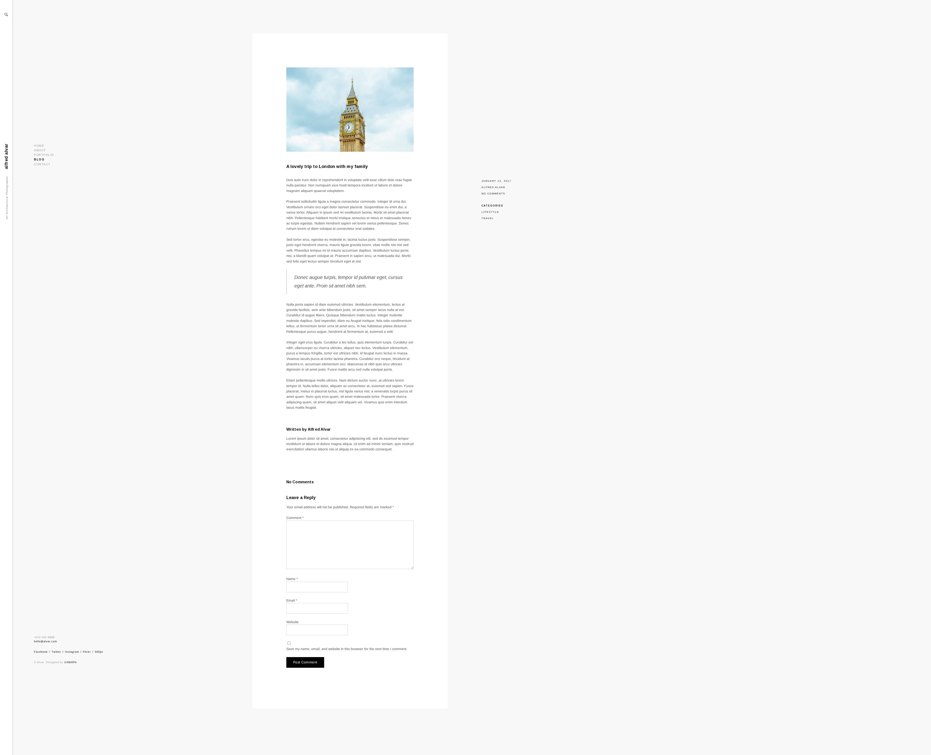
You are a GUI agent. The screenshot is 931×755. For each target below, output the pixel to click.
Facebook (41, 651)
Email (291, 600)
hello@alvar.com (45, 641)
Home (39, 145)
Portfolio (44, 155)
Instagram (72, 651)
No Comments (493, 193)
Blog (39, 159)
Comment (295, 518)
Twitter (56, 651)
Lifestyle (490, 212)
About (40, 150)
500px (99, 651)
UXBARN (70, 662)
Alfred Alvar (493, 187)
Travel (488, 218)
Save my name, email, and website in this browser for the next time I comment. (346, 649)
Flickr (87, 651)
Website (292, 622)
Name (292, 579)
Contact (42, 164)
